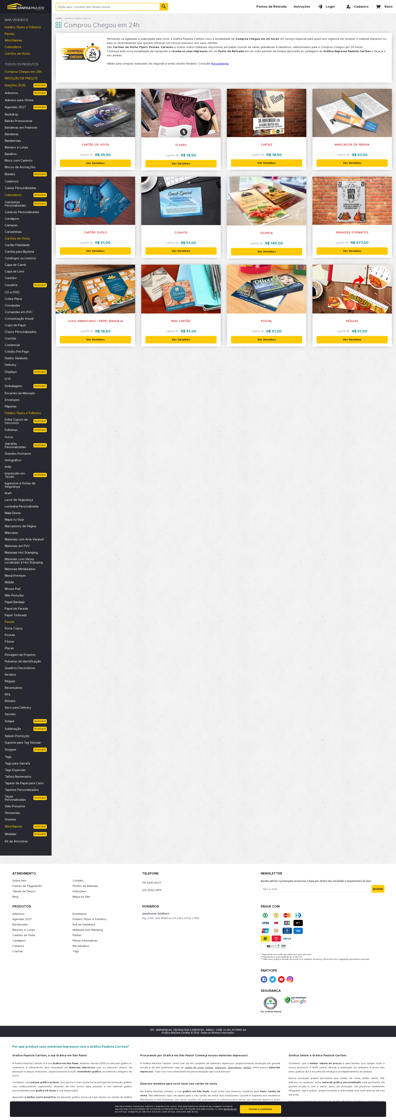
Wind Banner (13, 40)
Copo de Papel (15, 325)
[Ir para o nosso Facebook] (264, 979)
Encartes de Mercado (20, 393)
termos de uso (230, 1109)
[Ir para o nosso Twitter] (272, 979)
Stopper (10, 749)
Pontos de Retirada (271, 7)
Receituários (13, 687)
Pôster (9, 641)
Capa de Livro (14, 271)
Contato (78, 880)
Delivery (10, 364)
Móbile (9, 582)
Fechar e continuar (260, 1109)
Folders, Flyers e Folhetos (23, 27)
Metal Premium (15, 575)
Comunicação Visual (19, 318)
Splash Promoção (17, 736)
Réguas (10, 681)
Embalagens (13, 386)
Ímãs (8, 466)
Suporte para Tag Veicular (23, 742)
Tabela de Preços (24, 891)
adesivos (220, 1067)
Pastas (9, 33)
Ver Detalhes (95, 163)
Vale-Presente (15, 806)
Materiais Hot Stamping (21, 552)
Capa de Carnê (15, 264)
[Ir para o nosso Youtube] (281, 979)
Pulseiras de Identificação (23, 661)
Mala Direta (13, 513)
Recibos (10, 674)
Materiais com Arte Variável (24, 539)
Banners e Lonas (16, 147)
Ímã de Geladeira (84, 924)
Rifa (7, 694)
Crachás (10, 338)
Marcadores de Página (20, 526)
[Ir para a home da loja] (25, 6)
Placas (9, 648)
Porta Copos (14, 628)
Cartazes (11, 225)
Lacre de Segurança (19, 499)
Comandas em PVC (19, 312)
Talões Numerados (18, 776)
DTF (8, 379)
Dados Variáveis (16, 358)
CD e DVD (12, 292)
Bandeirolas (13, 140)
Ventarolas (12, 813)
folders (209, 1067)
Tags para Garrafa (17, 763)
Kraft (8, 493)
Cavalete (11, 285)
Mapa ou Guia (14, 519)
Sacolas (10, 714)
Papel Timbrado (16, 615)
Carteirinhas (13, 232)
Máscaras (11, 532)
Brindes (10, 174)
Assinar (378, 889)
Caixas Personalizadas (20, 188)
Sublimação (13, 728)
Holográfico (13, 460)
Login (330, 7)
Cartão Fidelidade (17, 245)
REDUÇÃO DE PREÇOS (21, 78)
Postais (10, 635)
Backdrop (11, 114)
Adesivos (11, 93)
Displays (11, 371)
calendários (235, 1067)
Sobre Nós (19, 880)
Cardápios (12, 218)
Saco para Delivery (18, 707)
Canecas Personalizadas (22, 212)
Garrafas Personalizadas (15, 445)
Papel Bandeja (15, 602)
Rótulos (10, 701)
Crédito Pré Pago (17, 351)
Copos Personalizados (21, 331)
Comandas (12, 305)
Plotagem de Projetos (20, 654)
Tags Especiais (15, 770)
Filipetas (10, 406)
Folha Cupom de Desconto (16, 421)
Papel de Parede (16, 608)
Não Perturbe (14, 595)
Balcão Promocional (18, 121)
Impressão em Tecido (15, 475)
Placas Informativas (85, 940)
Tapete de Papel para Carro (24, 783)
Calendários (13, 47)
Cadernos (12, 181)
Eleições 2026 (15, 85)
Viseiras (10, 819)
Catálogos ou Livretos (20, 258)
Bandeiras (12, 134)
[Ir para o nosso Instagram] (290, 979)
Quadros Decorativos (20, 668)
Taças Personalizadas (15, 798)
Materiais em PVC (17, 546)
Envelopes (12, 400)
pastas (247, 1067)
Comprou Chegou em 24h (23, 71)
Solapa (9, 721)
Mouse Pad (12, 589)
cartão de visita (194, 1067)
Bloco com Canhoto (19, 160)
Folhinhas (11, 430)
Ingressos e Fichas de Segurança (20, 485)
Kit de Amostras (16, 841)
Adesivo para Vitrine (19, 100)
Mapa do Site (81, 896)
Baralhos (11, 154)
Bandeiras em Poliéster (21, 127)
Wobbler (10, 834)
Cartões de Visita (17, 53)
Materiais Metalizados (20, 569)
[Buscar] (164, 7)
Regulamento (220, 63)
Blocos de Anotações (20, 167)
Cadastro (361, 7)
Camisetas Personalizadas (15, 204)
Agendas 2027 (15, 107)
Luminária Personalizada (21, 506)
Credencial (12, 345)
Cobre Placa (13, 299)
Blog (15, 896)
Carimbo (11, 278)
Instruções (302, 7)
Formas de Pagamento (27, 886)
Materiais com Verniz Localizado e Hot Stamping (24, 561)
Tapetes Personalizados (22, 789)
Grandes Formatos (18, 453)
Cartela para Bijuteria (19, 251)
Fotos (9, 437)
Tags (8, 756)
